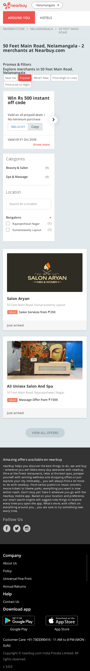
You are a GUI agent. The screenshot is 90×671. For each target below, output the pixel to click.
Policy (7, 571)
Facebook (6, 528)
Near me (10, 78)
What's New (41, 78)
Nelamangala (41, 29)
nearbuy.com (13, 29)
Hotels (46, 17)
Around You (19, 17)
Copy (35, 126)
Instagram (26, 528)
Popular (25, 78)
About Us (10, 563)
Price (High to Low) (64, 78)
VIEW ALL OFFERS (45, 433)
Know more (41, 144)
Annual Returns (14, 586)
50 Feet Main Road (68, 30)
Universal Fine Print (17, 578)
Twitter (16, 528)
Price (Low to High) (17, 84)
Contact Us (11, 601)
